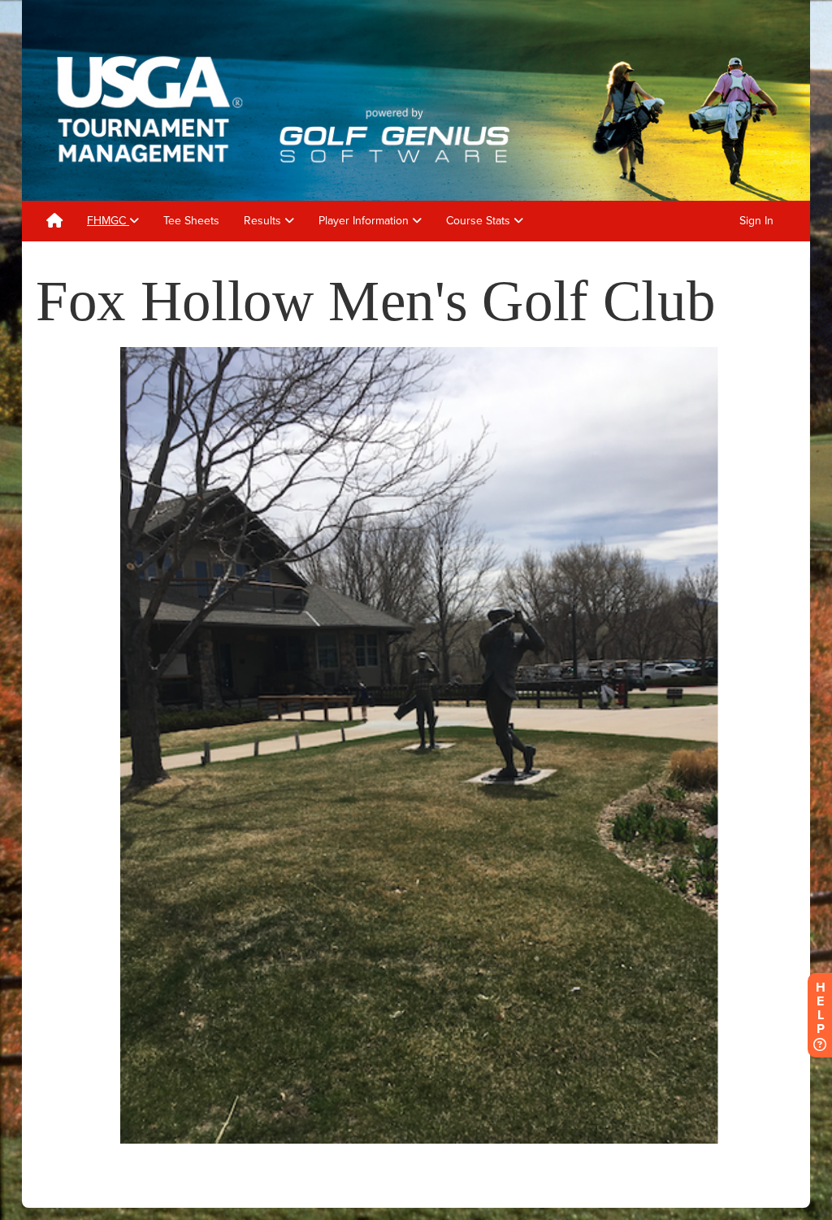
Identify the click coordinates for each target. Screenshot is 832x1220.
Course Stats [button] (480, 221)
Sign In (756, 221)
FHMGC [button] (108, 221)
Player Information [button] (365, 221)
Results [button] (264, 221)
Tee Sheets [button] (191, 221)
